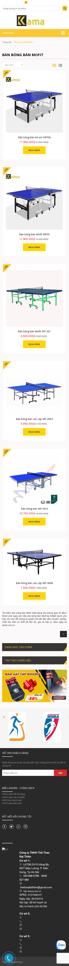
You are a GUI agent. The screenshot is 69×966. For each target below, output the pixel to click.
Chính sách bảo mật (11, 803)
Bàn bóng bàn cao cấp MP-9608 (34, 583)
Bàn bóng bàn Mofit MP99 (34, 234)
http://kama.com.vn (32, 891)
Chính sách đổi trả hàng (13, 793)
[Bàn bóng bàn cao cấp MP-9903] (34, 390)
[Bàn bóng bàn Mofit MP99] (34, 201)
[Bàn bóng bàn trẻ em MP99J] (34, 104)
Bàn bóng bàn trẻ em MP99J (34, 137)
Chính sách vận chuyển (13, 797)
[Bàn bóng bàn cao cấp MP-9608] (34, 561)
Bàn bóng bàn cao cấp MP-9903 (34, 419)
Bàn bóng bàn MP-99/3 (34, 508)
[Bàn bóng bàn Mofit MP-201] (34, 298)
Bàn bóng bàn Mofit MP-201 (34, 331)
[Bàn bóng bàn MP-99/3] (34, 479)
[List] (60, 65)
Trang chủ (7, 42)
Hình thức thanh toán (12, 800)
